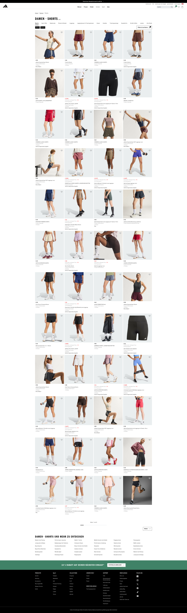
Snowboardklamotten (60, 546)
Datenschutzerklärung (98, 609)
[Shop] (5, 6)
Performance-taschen (60, 540)
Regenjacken (77, 554)
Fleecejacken (136, 540)
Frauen (86, 7)
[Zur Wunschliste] (179, 7)
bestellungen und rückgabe (160, 4)
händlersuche (148, 4)
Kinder (92, 7)
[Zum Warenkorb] (182, 7)
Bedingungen (106, 609)
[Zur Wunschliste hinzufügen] (61, 32)
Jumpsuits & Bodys (40, 543)
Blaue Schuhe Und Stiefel (80, 546)
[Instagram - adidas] (144, 580)
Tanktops (37, 554)
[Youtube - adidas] (144, 596)
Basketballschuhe (138, 546)
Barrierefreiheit (113, 609)
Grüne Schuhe (137, 549)
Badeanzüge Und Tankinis (61, 543)
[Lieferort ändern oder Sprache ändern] (182, 4)
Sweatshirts (58, 549)
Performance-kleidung (100, 543)
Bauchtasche (38, 546)
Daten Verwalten (84, 609)
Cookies (90, 609)
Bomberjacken (39, 551)
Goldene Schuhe (78, 549)
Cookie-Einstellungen (75, 609)
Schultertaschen (98, 554)
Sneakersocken (78, 551)
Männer (79, 7)
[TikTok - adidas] (144, 592)
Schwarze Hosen (78, 543)
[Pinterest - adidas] (144, 588)
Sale (108, 7)
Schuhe (98, 7)
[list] (93, 23)
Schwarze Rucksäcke (119, 551)
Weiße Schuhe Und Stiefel (100, 540)
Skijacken (96, 546)
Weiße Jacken (136, 543)
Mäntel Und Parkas (40, 540)
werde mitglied (177, 4)
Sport (103, 7)
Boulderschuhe (118, 554)
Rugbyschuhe (117, 540)
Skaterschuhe (117, 543)
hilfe (153, 4)
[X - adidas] (144, 584)
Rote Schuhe (97, 551)
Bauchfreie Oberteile (40, 549)
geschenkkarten (170, 4)
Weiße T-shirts (78, 540)
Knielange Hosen (59, 554)
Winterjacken (117, 546)
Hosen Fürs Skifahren (99, 549)
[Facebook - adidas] (144, 577)
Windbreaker (58, 551)
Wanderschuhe (117, 549)
